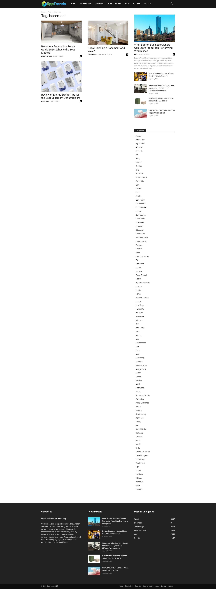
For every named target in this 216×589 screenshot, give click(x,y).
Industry (139, 312)
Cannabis (140, 181)
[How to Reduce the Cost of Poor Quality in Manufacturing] (140, 76)
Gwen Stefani (141, 275)
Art (137, 155)
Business (99, 4)
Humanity (140, 309)
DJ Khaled (140, 222)
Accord (139, 136)
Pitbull (138, 406)
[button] (172, 4)
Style (138, 448)
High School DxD (143, 282)
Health (147, 4)
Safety (138, 421)
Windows (139, 482)
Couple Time (141, 207)
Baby (138, 158)
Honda (138, 301)
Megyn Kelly (141, 369)
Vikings (139, 478)
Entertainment (114, 4)
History (139, 286)
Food (138, 252)
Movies (139, 376)
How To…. (140, 305)
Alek (135, 54)
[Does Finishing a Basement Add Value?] (108, 33)
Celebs (138, 196)
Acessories (140, 140)
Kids (137, 331)
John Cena (140, 327)
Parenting (140, 399)
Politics (139, 410)
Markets (139, 361)
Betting (139, 166)
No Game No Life (143, 395)
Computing (140, 200)
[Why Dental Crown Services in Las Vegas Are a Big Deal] (140, 113)
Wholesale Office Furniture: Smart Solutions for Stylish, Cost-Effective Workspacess (161, 88)
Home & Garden (142, 297)
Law (137, 339)
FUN (137, 260)
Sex (137, 425)
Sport (138, 440)
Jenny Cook (45, 101)
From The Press (142, 256)
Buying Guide (141, 177)
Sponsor (139, 436)
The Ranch (140, 463)
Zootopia (139, 489)
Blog (137, 170)
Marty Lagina (141, 365)
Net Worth (140, 388)
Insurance (140, 316)
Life (137, 346)
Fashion (139, 245)
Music (138, 384)
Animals (139, 151)
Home (73, 4)
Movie (138, 373)
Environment (141, 241)
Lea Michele (141, 342)
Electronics (140, 233)
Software (139, 433)
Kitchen (139, 335)
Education (140, 230)
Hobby (138, 290)
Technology (85, 4)
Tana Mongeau (142, 455)
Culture (139, 211)
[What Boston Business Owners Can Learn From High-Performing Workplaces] (154, 28)
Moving (139, 380)
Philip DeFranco (142, 403)
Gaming (136, 4)
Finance (139, 249)
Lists (138, 350)
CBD (137, 192)
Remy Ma (140, 418)
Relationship (141, 414)
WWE (138, 485)
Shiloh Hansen (92, 54)
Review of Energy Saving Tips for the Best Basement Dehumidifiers (60, 96)
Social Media (141, 429)
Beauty (139, 162)
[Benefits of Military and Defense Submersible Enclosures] (140, 101)
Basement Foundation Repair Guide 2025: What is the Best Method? (58, 49)
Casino (138, 188)
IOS (137, 324)
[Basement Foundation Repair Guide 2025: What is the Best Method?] (61, 32)
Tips (137, 466)
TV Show (139, 474)
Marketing (140, 358)
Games (139, 267)
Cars (127, 4)
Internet (139, 320)
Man (138, 354)
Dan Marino (141, 215)
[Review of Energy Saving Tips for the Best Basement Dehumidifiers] (61, 76)
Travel (138, 470)
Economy (139, 226)
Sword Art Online (143, 451)
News (138, 391)
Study (138, 444)
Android (139, 147)
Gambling (140, 264)
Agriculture (140, 143)
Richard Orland (46, 56)
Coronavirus (141, 203)
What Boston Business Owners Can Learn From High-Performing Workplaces (153, 47)
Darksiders (140, 218)
